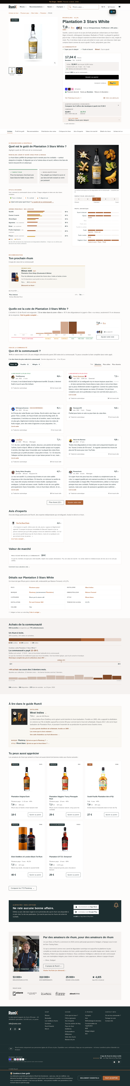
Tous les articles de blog (72, 1023)
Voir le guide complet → (29, 315)
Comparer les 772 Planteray (22, 888)
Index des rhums (70, 1037)
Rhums (47, 1015)
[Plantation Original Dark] (27, 779)
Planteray (32, 592)
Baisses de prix (70, 1039)
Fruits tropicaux (16, 231)
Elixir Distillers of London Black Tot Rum (26, 857)
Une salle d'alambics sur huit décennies (45, 734)
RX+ (86, 1034)
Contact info (109, 1021)
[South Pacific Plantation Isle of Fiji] (103, 779)
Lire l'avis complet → (18, 539)
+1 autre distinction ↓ (69, 123)
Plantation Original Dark (20, 796)
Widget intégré (89, 1031)
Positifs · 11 (25, 364)
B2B (86, 1028)
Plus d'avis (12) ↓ (55, 502)
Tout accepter (111, 1078)
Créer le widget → (35, 612)
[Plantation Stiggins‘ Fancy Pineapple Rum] (65, 779)
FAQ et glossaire (70, 1018)
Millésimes (68, 1034)
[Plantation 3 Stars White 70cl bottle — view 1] (12, 70)
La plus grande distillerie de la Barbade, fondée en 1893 (50, 728)
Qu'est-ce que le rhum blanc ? (38, 743)
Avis (86, 1018)
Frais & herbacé (16, 198)
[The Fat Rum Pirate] (13, 523)
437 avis (59, 805)
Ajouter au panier (91, 77)
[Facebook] (10, 1029)
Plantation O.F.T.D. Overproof (60, 857)
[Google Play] (119, 1062)
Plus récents (116, 364)
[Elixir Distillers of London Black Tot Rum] (27, 839)
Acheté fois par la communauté (76, 72)
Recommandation (33, 131)
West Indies (89, 587)
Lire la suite (72, 394)
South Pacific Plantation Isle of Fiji (100, 796)
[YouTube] (19, 1029)
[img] (13, 678)
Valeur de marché (91, 131)
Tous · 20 (13, 364)
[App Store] (114, 1062)
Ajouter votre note (107, 337)
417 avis (21, 865)
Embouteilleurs (70, 1031)
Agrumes (16, 222)
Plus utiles (106, 364)
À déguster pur (42, 198)
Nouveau (15, 20)
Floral (104, 242)
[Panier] (119, 7)
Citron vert (97, 232)
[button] (33, 41)
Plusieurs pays (34, 587)
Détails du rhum (105, 131)
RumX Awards (49, 1026)
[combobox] (83, 7)
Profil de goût (19, 131)
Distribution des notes (48, 131)
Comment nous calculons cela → (19, 567)
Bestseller (48, 1018)
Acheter (9, 131)
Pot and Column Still (36, 602)
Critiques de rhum (65, 131)
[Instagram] (15, 1029)
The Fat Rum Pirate (22, 523)
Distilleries (68, 1029)
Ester (15, 226)
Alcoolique (13, 219)
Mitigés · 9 (36, 364)
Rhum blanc (68, 17)
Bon (72, 28)
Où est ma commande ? (113, 1015)
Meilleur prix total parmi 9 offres (77, 69)
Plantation (49, 592)
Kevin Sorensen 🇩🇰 (79, 376)
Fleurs (16, 236)
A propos (88, 1015)
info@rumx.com (15, 1023)
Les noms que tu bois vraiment (42, 731)
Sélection (98, 364)
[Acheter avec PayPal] (113, 83)
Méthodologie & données (93, 1021)
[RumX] (13, 6)
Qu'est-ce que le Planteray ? (37, 740)
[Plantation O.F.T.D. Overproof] (65, 839)
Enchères (48, 1023)
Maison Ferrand (90, 592)
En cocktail (29, 198)
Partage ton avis (110, 1018)
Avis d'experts (78, 131)
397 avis (97, 805)
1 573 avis (60, 865)
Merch (47, 1029)
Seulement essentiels (89, 1078)
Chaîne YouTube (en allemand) (54, 970)
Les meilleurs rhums (51, 1021)
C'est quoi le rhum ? (71, 1015)
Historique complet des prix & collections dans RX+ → (27, 658)
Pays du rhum (69, 1026)
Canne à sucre (14, 215)
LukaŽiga (19, 439)
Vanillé (11, 211)
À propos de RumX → (53, 966)
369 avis (21, 805)
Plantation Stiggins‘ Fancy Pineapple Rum (63, 798)
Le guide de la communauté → (43, 202)
